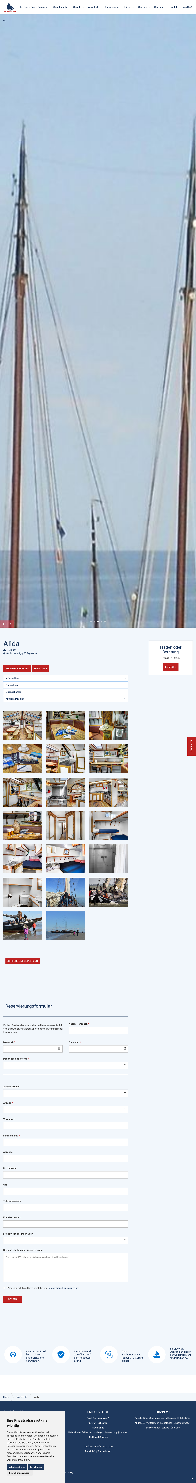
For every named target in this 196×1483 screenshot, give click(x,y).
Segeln (77, 7)
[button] (22, 1061)
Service (142, 7)
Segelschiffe (60, 7)
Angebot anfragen (17, 1005)
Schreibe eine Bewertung (22, 1297)
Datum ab (9, 1379)
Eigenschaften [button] (13, 1028)
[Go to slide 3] (98, 958)
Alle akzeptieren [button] (17, 1467)
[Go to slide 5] (105, 958)
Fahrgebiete (112, 7)
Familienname (11, 1472)
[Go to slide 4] (101, 958)
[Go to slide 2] (94, 958)
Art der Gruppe (11, 1423)
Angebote (93, 7)
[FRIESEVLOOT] (10, 7)
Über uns (159, 7)
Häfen (127, 7)
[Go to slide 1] (91, 958)
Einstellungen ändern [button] (19, 1473)
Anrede (8, 1439)
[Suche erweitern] (4, 20)
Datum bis (75, 1379)
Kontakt (174, 7)
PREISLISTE (40, 1005)
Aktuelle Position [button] (15, 1035)
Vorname (9, 1455)
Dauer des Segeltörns (16, 1395)
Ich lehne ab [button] (36, 1467)
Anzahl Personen (79, 1360)
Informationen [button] (13, 1014)
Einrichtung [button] (12, 1021)
